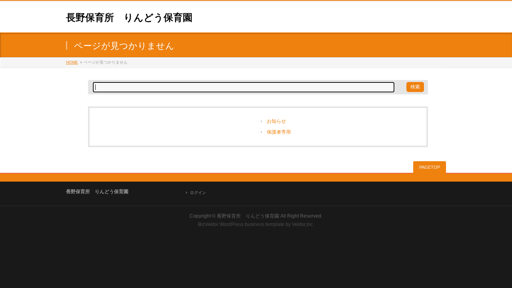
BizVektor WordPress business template (241, 224)
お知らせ (276, 121)
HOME (72, 62)
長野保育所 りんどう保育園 (129, 17)
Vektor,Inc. (303, 224)
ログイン (198, 192)
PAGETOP (429, 167)
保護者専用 (279, 132)
